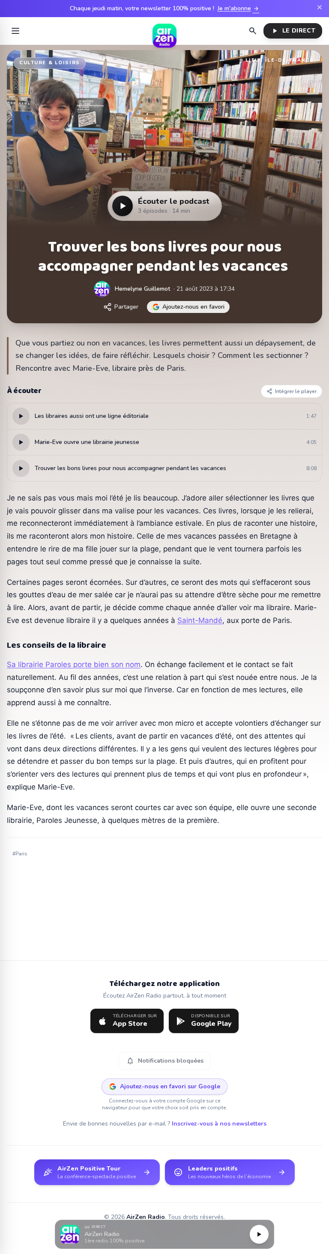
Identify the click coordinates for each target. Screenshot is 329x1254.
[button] (164, 1234)
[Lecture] (259, 1234)
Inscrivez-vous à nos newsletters (219, 1124)
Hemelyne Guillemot (142, 289)
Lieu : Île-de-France (279, 60)
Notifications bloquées (164, 1061)
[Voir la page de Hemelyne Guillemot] (102, 289)
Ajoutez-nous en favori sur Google (170, 1086)
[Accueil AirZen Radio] (164, 31)
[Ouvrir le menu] (15, 30)
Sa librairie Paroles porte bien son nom (74, 664)
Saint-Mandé (199, 620)
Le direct (292, 31)
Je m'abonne (239, 8)
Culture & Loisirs (49, 63)
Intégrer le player (296, 391)
